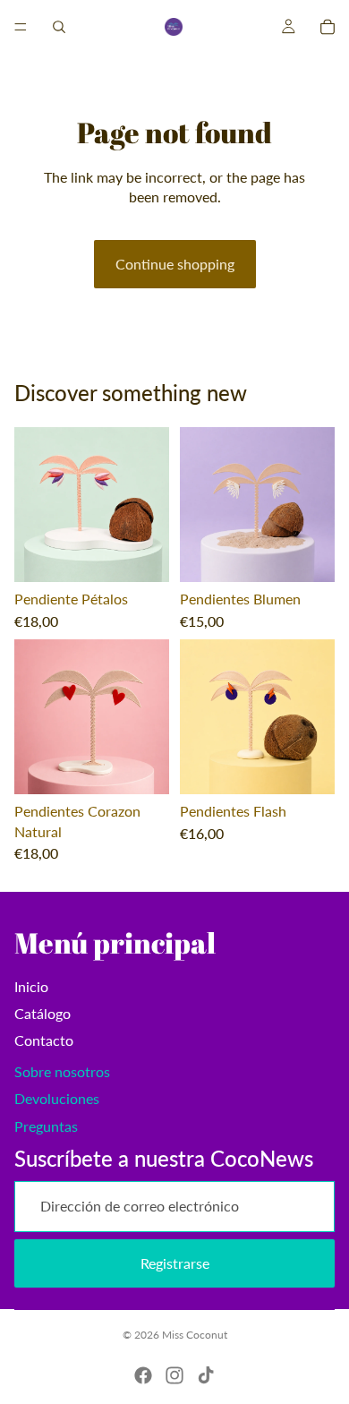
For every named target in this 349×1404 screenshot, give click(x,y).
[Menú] (20, 26)
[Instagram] (174, 1375)
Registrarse (174, 1262)
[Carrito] (327, 27)
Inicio (31, 986)
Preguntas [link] (46, 1125)
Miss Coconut (194, 1334)
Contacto (43, 1040)
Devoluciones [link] (56, 1098)
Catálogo (42, 1013)
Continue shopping (174, 263)
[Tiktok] (206, 1375)
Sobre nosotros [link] (62, 1071)
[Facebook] (143, 1375)
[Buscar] (59, 27)
